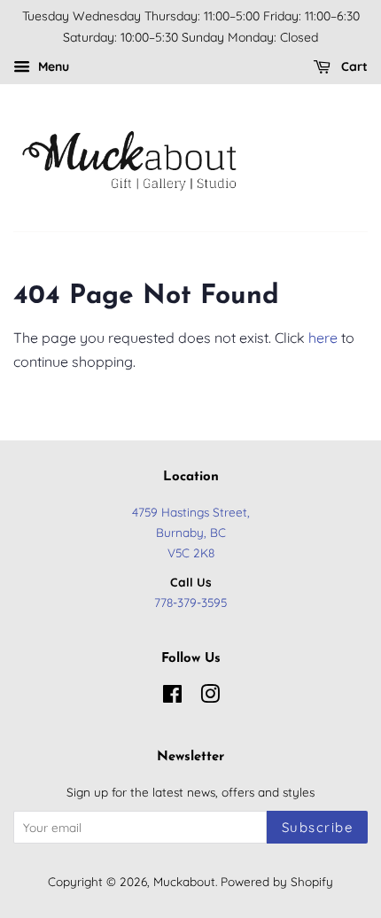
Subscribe (318, 827)
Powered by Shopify (277, 881)
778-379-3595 (190, 602)
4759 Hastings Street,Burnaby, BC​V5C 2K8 (191, 532)
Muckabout (184, 881)
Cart (353, 66)
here (323, 337)
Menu (52, 66)
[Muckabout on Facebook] (172, 696)
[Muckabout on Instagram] (210, 696)
